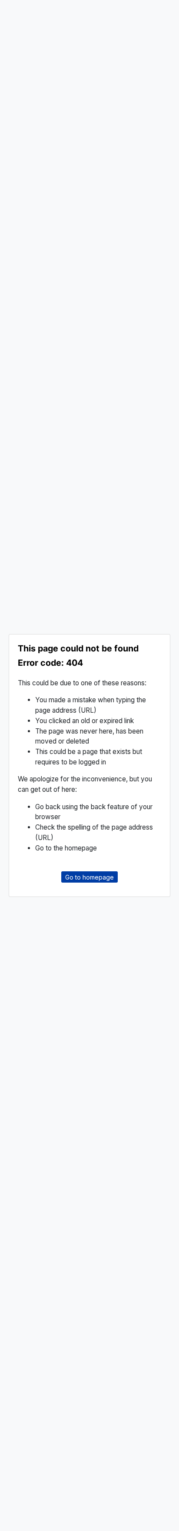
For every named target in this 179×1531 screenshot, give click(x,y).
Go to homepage (89, 876)
